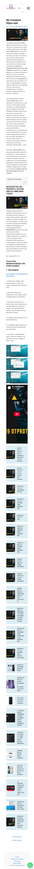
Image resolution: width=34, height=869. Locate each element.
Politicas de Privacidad (17, 859)
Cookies (17, 857)
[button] (19, 8)
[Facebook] (22, 4)
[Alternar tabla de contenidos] (24, 182)
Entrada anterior (17, 837)
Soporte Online (17, 863)
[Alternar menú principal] (28, 8)
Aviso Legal (17, 861)
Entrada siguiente (17, 840)
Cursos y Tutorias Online (17, 865)
